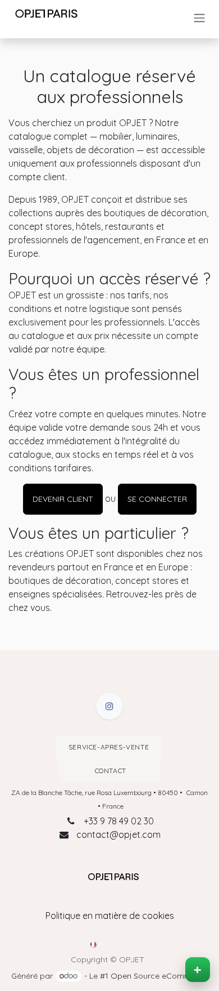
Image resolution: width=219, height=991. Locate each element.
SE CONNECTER (157, 499)
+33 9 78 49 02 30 (119, 821)
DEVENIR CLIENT (63, 499)
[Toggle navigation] (199, 18)
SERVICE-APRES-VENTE (109, 747)
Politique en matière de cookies (109, 915)
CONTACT (109, 770)
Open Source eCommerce (159, 976)
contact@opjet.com (118, 834)
